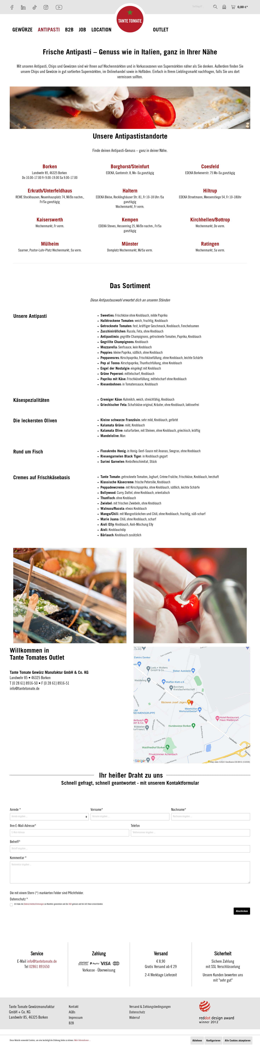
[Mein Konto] (224, 7)
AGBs (72, 1012)
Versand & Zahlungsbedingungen (150, 1007)
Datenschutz (137, 1012)
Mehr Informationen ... (82, 1040)
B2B (71, 1023)
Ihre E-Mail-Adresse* (23, 826)
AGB (70, 904)
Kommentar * (18, 858)
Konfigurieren (213, 1040)
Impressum (76, 1018)
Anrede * (15, 810)
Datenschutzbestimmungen (34, 904)
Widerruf (134, 1018)
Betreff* (15, 842)
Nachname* (178, 810)
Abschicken (242, 911)
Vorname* (97, 810)
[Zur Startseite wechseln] (130, 19)
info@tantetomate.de (42, 962)
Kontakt (74, 1007)
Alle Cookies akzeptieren (237, 1040)
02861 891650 (39, 967)
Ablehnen (197, 1040)
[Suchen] (215, 6)
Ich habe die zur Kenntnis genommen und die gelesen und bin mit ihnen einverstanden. (58, 904)
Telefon (135, 826)
